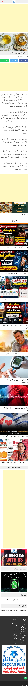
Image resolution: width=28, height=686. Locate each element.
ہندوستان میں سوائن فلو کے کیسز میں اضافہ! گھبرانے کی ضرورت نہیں (16, 273)
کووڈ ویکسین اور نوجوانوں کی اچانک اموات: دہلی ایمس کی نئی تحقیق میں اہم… (15, 436)
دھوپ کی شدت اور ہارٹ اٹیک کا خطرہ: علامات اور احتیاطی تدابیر (17, 353)
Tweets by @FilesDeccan (14, 599)
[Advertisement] (14, 18)
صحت (22, 214)
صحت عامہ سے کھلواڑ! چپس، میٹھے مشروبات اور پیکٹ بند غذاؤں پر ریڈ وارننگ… (14, 247)
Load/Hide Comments (14, 467)
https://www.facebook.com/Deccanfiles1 (13, 610)
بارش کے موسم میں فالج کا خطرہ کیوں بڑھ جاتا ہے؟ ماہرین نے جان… (16, 299)
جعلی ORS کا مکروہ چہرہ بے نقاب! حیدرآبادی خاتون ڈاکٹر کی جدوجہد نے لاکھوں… (14, 462)
